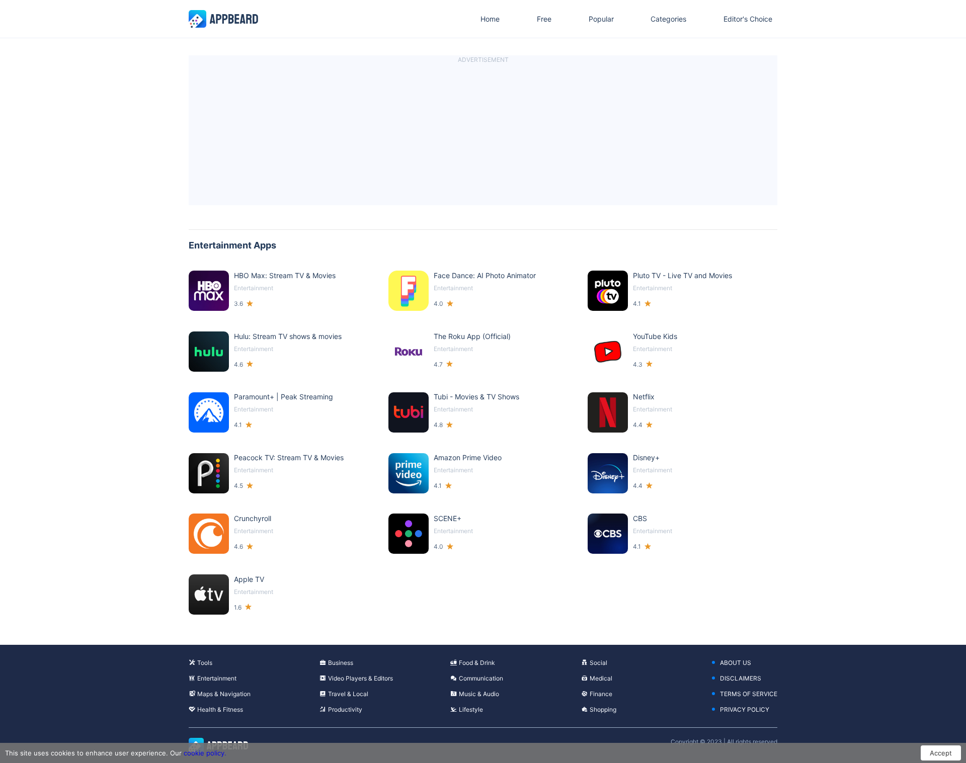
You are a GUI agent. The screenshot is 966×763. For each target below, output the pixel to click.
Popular (601, 19)
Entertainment (216, 678)
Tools (204, 662)
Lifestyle (471, 709)
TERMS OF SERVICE (748, 694)
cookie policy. (205, 753)
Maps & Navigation (224, 694)
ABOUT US (735, 662)
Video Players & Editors (360, 678)
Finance (601, 694)
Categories (668, 19)
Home (490, 19)
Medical (601, 678)
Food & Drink (477, 662)
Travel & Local (348, 694)
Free (544, 19)
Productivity (345, 709)
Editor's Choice (747, 19)
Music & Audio (479, 694)
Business (340, 662)
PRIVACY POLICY (744, 709)
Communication (481, 678)
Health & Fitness (220, 709)
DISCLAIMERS (740, 678)
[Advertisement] (483, 134)
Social (598, 662)
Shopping (603, 709)
